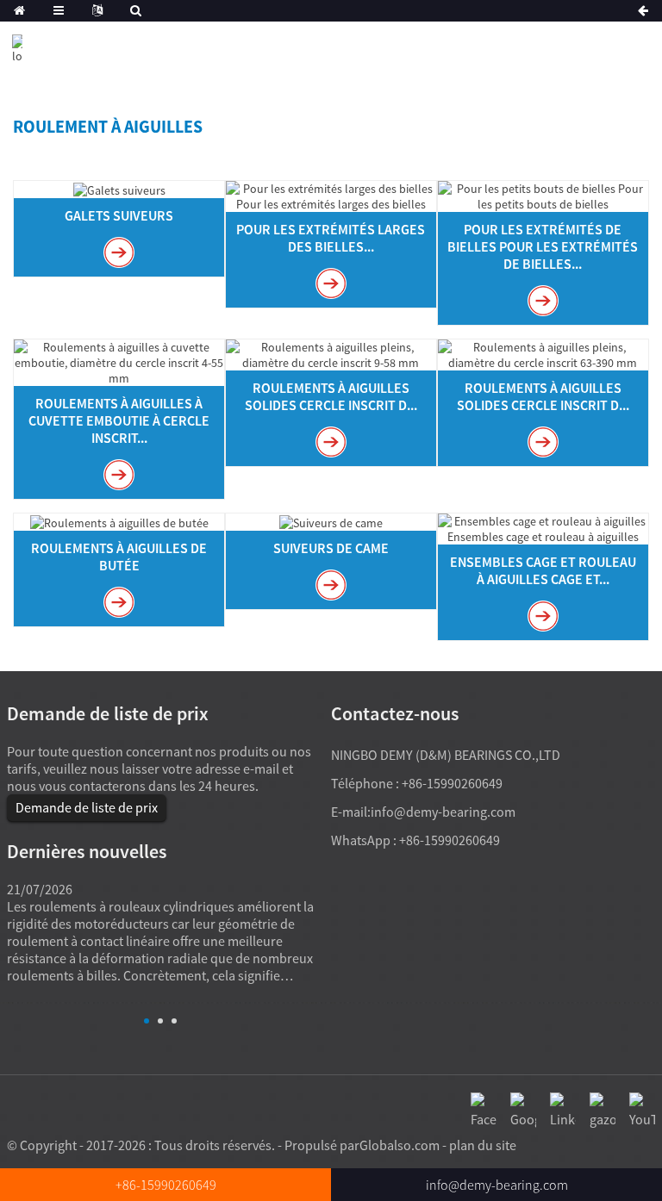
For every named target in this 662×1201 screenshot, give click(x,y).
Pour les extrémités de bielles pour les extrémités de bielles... (542, 246)
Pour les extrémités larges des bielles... (330, 238)
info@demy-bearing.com (443, 811)
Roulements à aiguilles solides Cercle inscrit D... (331, 396)
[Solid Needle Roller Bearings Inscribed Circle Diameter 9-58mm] (331, 353)
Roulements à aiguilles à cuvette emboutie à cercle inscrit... (118, 420)
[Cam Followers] (331, 521)
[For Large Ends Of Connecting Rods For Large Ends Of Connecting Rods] (331, 194)
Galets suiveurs (119, 215)
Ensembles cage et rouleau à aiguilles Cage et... (543, 570)
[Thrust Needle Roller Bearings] (119, 521)
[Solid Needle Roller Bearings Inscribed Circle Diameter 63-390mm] (543, 353)
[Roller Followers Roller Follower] (119, 188)
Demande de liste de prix (87, 807)
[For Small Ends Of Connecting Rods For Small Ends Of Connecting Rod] (543, 194)
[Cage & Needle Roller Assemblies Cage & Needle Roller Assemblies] (543, 527)
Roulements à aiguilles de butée (119, 556)
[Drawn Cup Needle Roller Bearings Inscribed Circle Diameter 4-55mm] (119, 361)
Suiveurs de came (331, 548)
